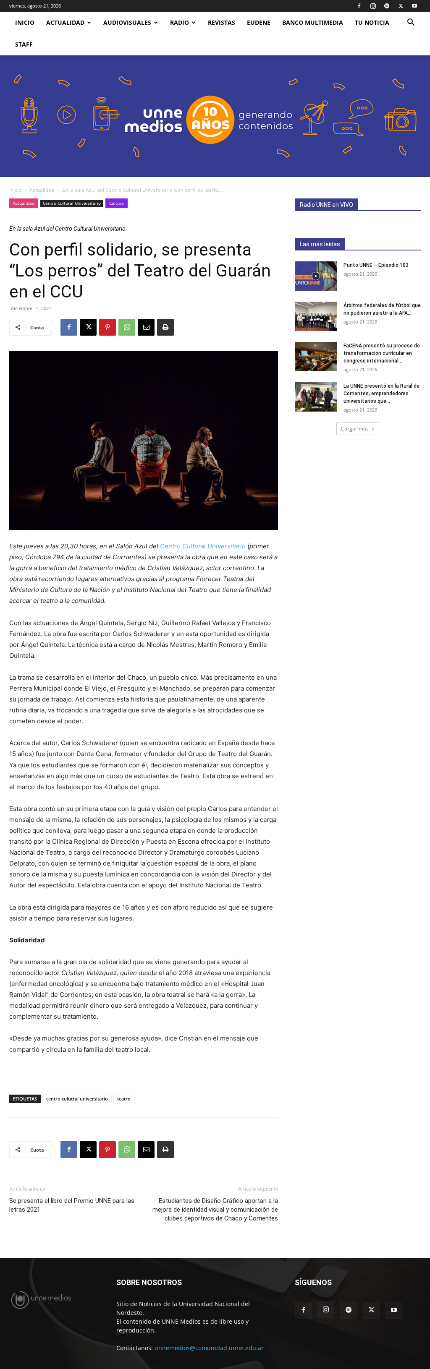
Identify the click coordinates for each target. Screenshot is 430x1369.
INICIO (24, 22)
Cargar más (355, 428)
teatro (124, 1098)
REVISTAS (221, 22)
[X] (400, 6)
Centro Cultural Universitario (72, 203)
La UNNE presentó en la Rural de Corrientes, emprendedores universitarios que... (381, 393)
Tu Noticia (372, 22)
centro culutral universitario (77, 1098)
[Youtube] (414, 6)
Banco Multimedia (312, 22)
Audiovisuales (127, 22)
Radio (179, 22)
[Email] (146, 327)
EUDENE (258, 22)
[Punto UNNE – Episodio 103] (316, 276)
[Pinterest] (107, 327)
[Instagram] (373, 6)
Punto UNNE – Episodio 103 (376, 265)
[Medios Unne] (215, 116)
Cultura (116, 203)
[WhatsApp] (126, 327)
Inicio (15, 189)
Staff (24, 44)
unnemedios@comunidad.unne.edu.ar (209, 1348)
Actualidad (65, 22)
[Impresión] (165, 327)
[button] (411, 23)
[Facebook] (359, 6)
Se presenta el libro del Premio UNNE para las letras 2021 (71, 1205)
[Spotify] (386, 6)
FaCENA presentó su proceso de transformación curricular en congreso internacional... (381, 353)
